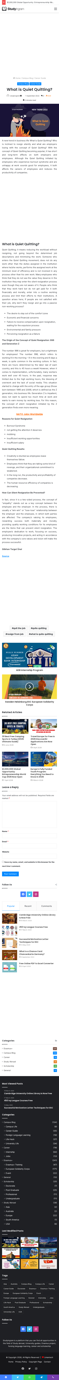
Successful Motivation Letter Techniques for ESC (33, 940)
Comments (46, 906)
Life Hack (10, 1139)
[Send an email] (21, 96)
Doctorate (10, 1186)
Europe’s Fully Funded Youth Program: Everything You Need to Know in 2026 (42, 773)
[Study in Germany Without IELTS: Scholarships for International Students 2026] (11, 1253)
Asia (8, 1207)
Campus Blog (27, 78)
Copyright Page (35, 1362)
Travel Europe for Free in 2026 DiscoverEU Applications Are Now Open (43, 740)
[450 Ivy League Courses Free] (9, 931)
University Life (12, 1143)
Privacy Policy (21, 1362)
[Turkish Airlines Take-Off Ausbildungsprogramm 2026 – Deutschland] (29, 1264)
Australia (10, 1211)
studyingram (15, 96)
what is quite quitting (41, 634)
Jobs (8, 1156)
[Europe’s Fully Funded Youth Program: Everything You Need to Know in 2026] (44, 759)
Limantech (48, 1357)
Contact (47, 1362)
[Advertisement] (29, 44)
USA (8, 1224)
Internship (10, 1152)
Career (7, 1057)
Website (5, 852)
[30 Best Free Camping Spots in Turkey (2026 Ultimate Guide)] (15, 726)
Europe (9, 1215)
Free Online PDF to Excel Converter (36, 963)
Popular (11, 906)
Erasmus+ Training (14, 1164)
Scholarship (9, 1066)
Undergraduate (13, 1198)
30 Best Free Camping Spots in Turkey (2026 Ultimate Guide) (13, 739)
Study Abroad (10, 1062)
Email (5, 841)
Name (5, 831)
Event (8, 1173)
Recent (28, 906)
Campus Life (11, 1126)
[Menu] (55, 10)
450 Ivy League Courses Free (33, 927)
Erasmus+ (8, 1048)
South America (12, 1219)
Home (17, 78)
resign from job (15, 634)
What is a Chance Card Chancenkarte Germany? (32, 953)
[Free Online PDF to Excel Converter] (9, 967)
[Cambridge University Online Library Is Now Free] (9, 918)
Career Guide (40, 78)
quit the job (19, 628)
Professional (11, 1194)
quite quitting (39, 628)
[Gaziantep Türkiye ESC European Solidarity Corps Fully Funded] (48, 1264)
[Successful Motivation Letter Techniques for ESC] (9, 943)
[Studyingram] (13, 9)
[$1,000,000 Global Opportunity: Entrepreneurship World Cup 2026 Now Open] (15, 759)
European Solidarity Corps (18, 1169)
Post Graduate (12, 1190)
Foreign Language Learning (18, 1135)
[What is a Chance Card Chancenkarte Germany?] (9, 955)
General (7, 1070)
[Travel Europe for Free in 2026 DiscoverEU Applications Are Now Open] (44, 726)
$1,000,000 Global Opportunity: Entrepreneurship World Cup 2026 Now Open (14, 773)
